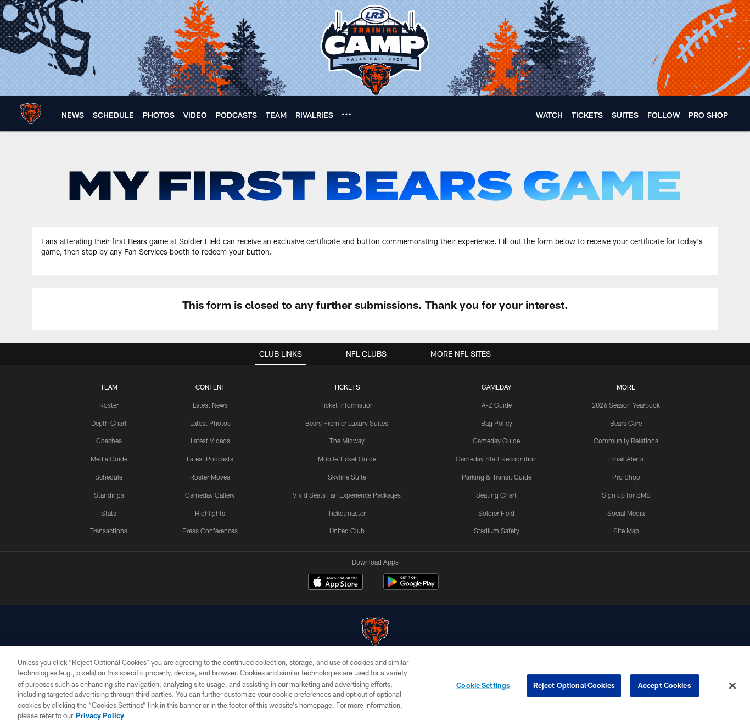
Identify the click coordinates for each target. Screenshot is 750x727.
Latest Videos (210, 440)
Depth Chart (109, 423)
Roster (109, 405)
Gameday (497, 387)
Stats (108, 513)
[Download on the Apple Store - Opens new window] (335, 583)
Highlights (210, 513)
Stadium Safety (496, 530)
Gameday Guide (496, 440)
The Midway (347, 440)
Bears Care (626, 423)
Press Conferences (210, 530)
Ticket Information (347, 405)
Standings (109, 495)
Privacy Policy (100, 715)
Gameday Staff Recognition (496, 459)
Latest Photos (210, 423)
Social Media (626, 513)
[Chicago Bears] (375, 633)
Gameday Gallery (210, 495)
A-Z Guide (497, 405)
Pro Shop (626, 477)
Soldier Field (496, 513)
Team (108, 387)
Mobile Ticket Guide (347, 459)
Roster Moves (210, 477)
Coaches (109, 440)
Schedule (108, 477)
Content (210, 387)
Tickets (347, 387)
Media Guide (109, 459)
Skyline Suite (347, 477)
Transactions (108, 530)
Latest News (210, 405)
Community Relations (626, 440)
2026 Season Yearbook (626, 405)
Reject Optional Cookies (574, 685)
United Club (347, 530)
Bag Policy (496, 423)
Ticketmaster (347, 513)
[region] (375, 686)
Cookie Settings (483, 685)
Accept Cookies (664, 685)
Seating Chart (496, 495)
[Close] (732, 686)
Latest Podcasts (210, 459)
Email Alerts (625, 459)
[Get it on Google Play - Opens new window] (411, 587)
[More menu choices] (346, 114)
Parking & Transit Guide (496, 477)
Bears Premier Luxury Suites (346, 423)
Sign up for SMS (626, 495)
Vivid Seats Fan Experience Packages (347, 495)
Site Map (626, 530)
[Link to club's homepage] (31, 113)
